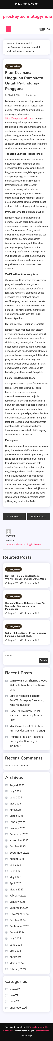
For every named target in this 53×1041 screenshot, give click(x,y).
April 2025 (15, 883)
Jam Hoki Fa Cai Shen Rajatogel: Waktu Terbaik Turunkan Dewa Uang (25, 577)
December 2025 (19, 834)
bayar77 (14, 1001)
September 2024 (19, 926)
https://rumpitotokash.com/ (19, 118)
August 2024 (17, 932)
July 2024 (15, 938)
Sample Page (26, 1036)
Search (8, 655)
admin (29, 95)
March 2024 (16, 963)
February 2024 (18, 969)
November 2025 (19, 840)
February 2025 (18, 895)
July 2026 (15, 791)
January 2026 (17, 828)
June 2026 (16, 797)
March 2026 (16, 815)
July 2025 (15, 864)
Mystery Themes (42, 1031)
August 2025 (17, 858)
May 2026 (15, 803)
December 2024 (19, 907)
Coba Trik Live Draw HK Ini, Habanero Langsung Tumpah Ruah (26, 634)
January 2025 (17, 901)
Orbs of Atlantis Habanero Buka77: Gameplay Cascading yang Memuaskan (25, 606)
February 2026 (18, 822)
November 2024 (19, 914)
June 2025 (16, 871)
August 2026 (17, 785)
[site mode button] (42, 29)
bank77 (14, 995)
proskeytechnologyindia (27, 16)
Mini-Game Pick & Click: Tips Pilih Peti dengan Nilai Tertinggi (27, 728)
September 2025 (19, 852)
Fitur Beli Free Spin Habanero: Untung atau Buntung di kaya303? (27, 741)
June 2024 (16, 944)
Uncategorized (13, 66)
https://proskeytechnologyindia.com (23, 544)
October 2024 (17, 920)
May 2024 (15, 950)
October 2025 (17, 846)
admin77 (15, 989)
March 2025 (16, 889)
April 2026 (15, 809)
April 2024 (15, 956)
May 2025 (15, 877)
